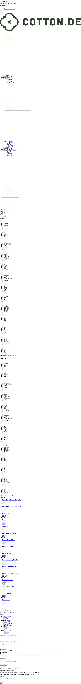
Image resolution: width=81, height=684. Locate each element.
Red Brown (6, 353)
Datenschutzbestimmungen (10, 661)
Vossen (5, 279)
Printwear (5, 265)
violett (5, 337)
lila (4, 331)
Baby (4, 224)
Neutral (8, 80)
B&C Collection (9, 81)
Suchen (1, 213)
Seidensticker (6, 273)
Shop (5, 355)
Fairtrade (5, 287)
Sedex (5, 297)
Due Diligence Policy (10, 146)
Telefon (1, 682)
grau (4, 329)
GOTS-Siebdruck (10, 142)
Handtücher (6, 225)
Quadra (5, 267)
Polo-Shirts (8, 36)
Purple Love (6, 352)
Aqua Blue (5, 339)
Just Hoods (5, 260)
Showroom (6, 618)
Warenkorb (4, 216)
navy (4, 348)
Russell (5, 268)
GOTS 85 (5, 292)
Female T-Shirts (9, 35)
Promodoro (5, 266)
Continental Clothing (8, 625)
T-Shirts (8, 34)
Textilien (3, 32)
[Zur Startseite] (40, 31)
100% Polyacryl (6, 306)
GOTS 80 (5, 291)
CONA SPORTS (7, 250)
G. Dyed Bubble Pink (7, 344)
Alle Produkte (9, 43)
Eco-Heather (6, 343)
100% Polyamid (6, 307)
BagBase (5, 246)
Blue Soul (5, 340)
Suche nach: (2, 8)
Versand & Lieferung (10, 192)
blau (4, 326)
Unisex (5, 321)
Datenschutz (6, 632)
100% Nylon (6, 305)
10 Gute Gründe (7, 75)
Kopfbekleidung (6, 231)
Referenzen (9, 151)
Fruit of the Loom (10, 99)
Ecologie (5, 253)
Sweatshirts (5, 234)
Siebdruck (8, 152)
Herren (5, 319)
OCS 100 (5, 295)
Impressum (6, 633)
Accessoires (5, 223)
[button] (7, 32)
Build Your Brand (7, 249)
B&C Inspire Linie (10, 109)
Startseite (1, 355)
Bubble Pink (6, 341)
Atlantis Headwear (6, 241)
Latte (4, 347)
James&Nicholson (7, 258)
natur (4, 333)
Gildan (5, 257)
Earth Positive (6, 252)
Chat (1, 683)
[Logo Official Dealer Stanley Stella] (41, 200)
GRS (4, 294)
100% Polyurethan (7, 309)
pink (4, 351)
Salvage (5, 271)
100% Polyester (6, 308)
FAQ (7, 194)
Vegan (5, 298)
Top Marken (4, 77)
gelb (4, 328)
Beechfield (5, 247)
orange (5, 350)
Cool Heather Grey (7, 342)
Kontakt (8, 195)
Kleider (5, 369)
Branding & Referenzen (6, 149)
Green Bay (5, 485)
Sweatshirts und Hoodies (11, 37)
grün (4, 330)
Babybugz (5, 245)
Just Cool (5, 259)
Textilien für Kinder (10, 39)
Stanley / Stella (9, 79)
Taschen (8, 41)
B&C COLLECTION (7, 243)
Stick (7, 154)
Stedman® (5, 276)
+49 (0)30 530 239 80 (5, 1)
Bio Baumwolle (9, 144)
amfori (5, 286)
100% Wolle (6, 311)
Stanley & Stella (6, 275)
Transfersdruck (9, 155)
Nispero (5, 349)
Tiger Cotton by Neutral (8, 278)
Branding (6, 627)
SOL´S (5, 274)
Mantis (5, 401)
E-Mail (1, 681)
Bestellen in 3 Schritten (8, 76)
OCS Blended (6, 296)
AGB (5, 631)
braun (5, 327)
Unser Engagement (10, 145)
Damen (5, 318)
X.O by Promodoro (7, 281)
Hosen (5, 227)
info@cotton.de (2, 5)
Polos (4, 232)
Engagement (6, 617)
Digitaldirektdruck (10, 153)
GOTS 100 (5, 290)
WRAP (5, 299)
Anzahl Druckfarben (3, 652)
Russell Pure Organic (10, 82)
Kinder (5, 320)
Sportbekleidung (9, 42)
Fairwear (5, 288)
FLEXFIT (5, 255)
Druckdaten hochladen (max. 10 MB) (7, 657)
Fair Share (5, 254)
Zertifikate (8, 143)
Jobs (5, 619)
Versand (5, 628)
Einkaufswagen (5, 196)
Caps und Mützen (10, 40)
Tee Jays (5, 277)
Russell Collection (7, 269)
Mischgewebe (6, 312)
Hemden (5, 226)
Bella (4, 248)
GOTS (5, 289)
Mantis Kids (6, 263)
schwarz (5, 336)
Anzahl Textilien (3, 649)
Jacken (8, 38)
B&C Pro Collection (7, 244)
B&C (4, 242)
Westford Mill (6, 280)
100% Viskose (6, 310)
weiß (4, 338)
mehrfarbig (5, 332)
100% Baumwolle (7, 443)
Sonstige (5, 233)
